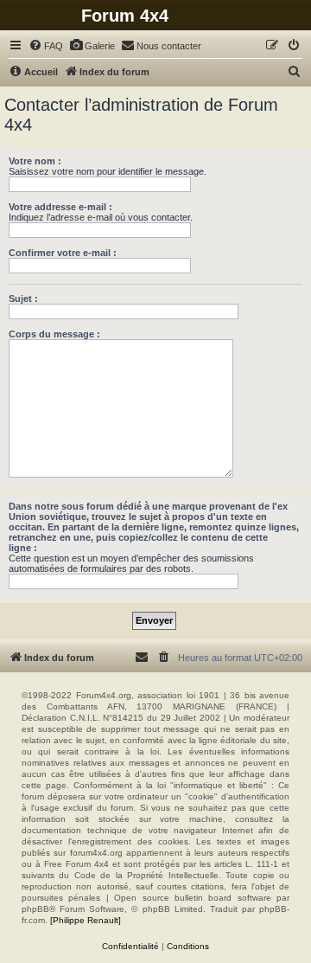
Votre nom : (35, 161)
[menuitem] (46, 45)
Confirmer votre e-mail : (63, 252)
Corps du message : (54, 334)
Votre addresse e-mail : (60, 207)
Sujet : (23, 298)
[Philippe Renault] (85, 920)
